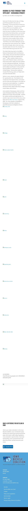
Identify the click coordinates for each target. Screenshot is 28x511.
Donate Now (9, 446)
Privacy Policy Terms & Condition (12, 500)
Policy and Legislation (9, 493)
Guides (5, 491)
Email (4, 473)
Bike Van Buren (14, 99)
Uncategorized (18, 15)
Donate (6, 487)
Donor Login (7, 498)
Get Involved (7, 496)
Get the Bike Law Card (10, 489)
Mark (5, 15)
